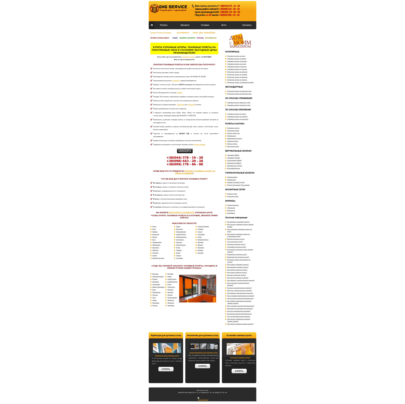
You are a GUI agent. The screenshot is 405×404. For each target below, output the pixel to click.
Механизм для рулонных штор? (238, 257)
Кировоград (156, 292)
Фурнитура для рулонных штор (167, 356)
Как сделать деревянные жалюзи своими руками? (238, 320)
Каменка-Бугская (158, 258)
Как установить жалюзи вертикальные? (240, 306)
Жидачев (201, 247)
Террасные (231, 208)
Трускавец (201, 234)
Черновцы (170, 305)
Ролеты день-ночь (233, 133)
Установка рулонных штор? (236, 247)
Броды (154, 237)
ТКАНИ (195, 32)
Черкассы (170, 300)
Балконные (231, 210)
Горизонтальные (233, 205)
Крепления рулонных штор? (237, 254)
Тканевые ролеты (233, 128)
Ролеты (163, 25)
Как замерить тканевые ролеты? (238, 222)
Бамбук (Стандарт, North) (236, 182)
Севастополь (171, 279)
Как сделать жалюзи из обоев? (237, 278)
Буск (153, 240)
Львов (178, 226)
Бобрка (154, 232)
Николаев (155, 303)
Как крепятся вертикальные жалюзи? (240, 308)
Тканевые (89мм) (233, 155)
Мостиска (179, 229)
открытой (191, 104)
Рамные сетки (232, 194)
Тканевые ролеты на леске (236, 114)
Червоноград (156, 242)
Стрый (200, 232)
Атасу (154, 226)
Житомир (155, 282)
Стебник (200, 229)
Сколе (178, 253)
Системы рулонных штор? (236, 244)
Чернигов (170, 303)
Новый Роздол (181, 234)
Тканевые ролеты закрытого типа (238, 102)
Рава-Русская (181, 245)
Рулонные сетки (232, 196)
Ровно (169, 276)
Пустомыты (180, 240)
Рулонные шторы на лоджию (237, 74)
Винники (200, 242)
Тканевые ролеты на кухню (236, 64)
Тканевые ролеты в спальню (237, 69)
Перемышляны (181, 237)
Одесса (155, 305)
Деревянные (231, 180)
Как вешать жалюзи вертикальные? (239, 314)
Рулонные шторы (233, 130)
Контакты (247, 25)
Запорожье (156, 284)
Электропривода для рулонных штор (204, 352)
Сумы (169, 284)
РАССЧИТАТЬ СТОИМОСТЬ (182, 212)
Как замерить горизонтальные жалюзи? (241, 280)
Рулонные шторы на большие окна (239, 94)
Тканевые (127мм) (233, 158)
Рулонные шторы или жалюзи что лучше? (238, 261)
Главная (152, 25)
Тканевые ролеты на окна (236, 56)
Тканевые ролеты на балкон (237, 61)
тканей (179, 92)
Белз (154, 229)
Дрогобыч (155, 247)
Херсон (170, 295)
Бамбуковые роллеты (234, 138)
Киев (154, 290)
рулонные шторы (188, 57)
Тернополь (171, 287)
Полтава (170, 274)
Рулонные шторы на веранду (237, 72)
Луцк (154, 297)
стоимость (176, 80)
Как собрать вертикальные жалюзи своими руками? (239, 302)
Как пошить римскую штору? (237, 272)
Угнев (199, 237)
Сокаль (178, 255)
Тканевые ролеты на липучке (237, 116)
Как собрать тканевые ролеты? (238, 264)
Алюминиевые (232, 177)
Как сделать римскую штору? (237, 270)
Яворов (200, 245)
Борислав (155, 234)
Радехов (179, 242)
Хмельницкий (172, 297)
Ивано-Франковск (158, 287)
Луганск (155, 295)
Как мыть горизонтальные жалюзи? (239, 288)
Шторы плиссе (232, 144)
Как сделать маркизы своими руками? (240, 324)
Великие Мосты (203, 240)
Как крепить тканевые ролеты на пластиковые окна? (238, 235)
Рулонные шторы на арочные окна (239, 91)
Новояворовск (181, 232)
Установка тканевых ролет (240, 357)
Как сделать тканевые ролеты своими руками (240, 226)
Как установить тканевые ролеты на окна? (239, 230)
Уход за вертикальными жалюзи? (238, 316)
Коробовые (231, 213)
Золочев (200, 253)
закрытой (180, 104)
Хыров (154, 255)
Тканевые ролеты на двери (236, 58)
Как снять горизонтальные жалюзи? (239, 290)
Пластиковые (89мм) (234, 160)
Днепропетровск (158, 276)
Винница (155, 274)
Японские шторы (233, 146)
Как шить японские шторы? (236, 275)
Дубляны (155, 250)
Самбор (179, 250)
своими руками (199, 144)
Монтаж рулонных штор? (236, 239)
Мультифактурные (233, 168)
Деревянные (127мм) (234, 166)
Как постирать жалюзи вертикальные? (240, 298)
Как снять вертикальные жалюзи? (238, 311)
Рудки (178, 247)
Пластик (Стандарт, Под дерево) (238, 185)
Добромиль (156, 245)
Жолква (200, 250)
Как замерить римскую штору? (237, 267)
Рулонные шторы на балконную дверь (240, 82)
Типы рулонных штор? (235, 242)
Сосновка (179, 258)
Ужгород (170, 290)
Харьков (170, 292)
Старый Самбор (203, 226)
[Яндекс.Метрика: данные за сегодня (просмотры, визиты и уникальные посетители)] (203, 399)
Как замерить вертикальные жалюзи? (240, 293)
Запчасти (184, 25)
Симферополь (172, 282)
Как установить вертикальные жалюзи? (240, 296)
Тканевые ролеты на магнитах (237, 119)
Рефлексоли (231, 136)
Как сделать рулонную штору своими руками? (240, 251)
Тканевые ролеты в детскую (237, 66)
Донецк (154, 279)
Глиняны (155, 253)
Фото (223, 25)
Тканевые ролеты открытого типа (238, 105)
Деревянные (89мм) (234, 163)
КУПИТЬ (166, 369)
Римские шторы (232, 141)
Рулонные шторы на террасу (237, 80)
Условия (205, 25)
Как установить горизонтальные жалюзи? (238, 284)
